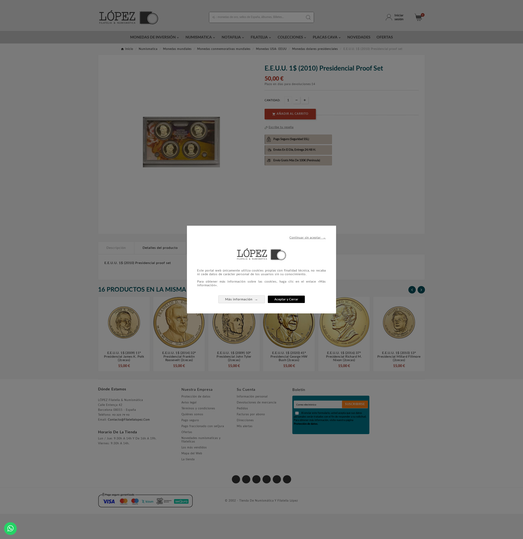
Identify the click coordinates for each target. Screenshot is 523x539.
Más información (241, 299)
